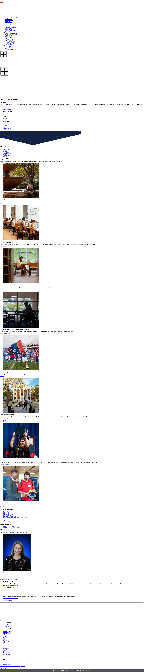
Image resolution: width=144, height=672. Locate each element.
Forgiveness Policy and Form (8, 514)
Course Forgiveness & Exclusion (6, 333)
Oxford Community (6, 65)
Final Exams (5, 151)
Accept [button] (89, 670)
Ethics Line (42, 668)
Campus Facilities (8, 31)
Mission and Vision (8, 44)
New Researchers (8, 36)
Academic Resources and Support (11, 15)
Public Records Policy (7, 591)
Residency (4, 154)
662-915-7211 (5, 624)
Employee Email (6, 92)
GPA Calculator (5, 511)
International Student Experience (11, 30)
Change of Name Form (7, 515)
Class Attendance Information (8, 519)
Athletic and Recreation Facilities (11, 49)
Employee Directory (6, 615)
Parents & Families (6, 63)
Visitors (4, 64)
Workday (4, 96)
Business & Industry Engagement (11, 33)
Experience (5, 94)
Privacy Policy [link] (81, 670)
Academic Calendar (6, 513)
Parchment (4, 420)
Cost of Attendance (8, 19)
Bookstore (4, 643)
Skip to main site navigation (5, 0)
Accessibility (37, 668)
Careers (4, 642)
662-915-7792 (5, 118)
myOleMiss (5, 93)
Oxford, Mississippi (8, 25)
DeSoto (4, 77)
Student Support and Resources (10, 27)
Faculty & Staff (5, 87)
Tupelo (4, 78)
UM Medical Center (6, 664)
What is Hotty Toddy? (9, 48)
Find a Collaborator (8, 35)
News (4, 88)
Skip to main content (14, 0)
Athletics (4, 45)
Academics (5, 8)
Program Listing (8, 9)
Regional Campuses (8, 29)
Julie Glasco (3, 572)
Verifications (5, 156)
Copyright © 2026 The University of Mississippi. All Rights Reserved (12, 666)
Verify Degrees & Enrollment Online (9, 516)
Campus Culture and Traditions (10, 41)
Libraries (4, 90)
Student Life (5, 23)
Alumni (4, 62)
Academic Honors (6, 520)
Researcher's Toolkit (8, 37)
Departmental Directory (7, 128)
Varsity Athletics (8, 46)
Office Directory (6, 614)
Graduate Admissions (9, 20)
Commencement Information (8, 518)
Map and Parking (6, 626)
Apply (4, 605)
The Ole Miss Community (9, 39)
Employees (5, 61)
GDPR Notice (26, 668)
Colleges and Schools (9, 10)
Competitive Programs (9, 11)
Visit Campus (7, 21)
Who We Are (5, 38)
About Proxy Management (7, 290)
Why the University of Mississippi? (11, 17)
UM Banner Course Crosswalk (8, 526)
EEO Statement (32, 668)
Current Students (6, 60)
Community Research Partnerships (11, 34)
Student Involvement (8, 26)
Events (4, 89)
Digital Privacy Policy (4, 668)
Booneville (5, 79)
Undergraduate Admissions (10, 18)
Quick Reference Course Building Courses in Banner (12, 527)
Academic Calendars (6, 149)
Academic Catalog (6, 512)
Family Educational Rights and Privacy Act (10, 598)
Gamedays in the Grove (9, 47)
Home (4, 127)
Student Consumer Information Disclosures (10, 585)
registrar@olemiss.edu (7, 109)
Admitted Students (6, 59)
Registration (5, 150)
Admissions (5, 16)
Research (4, 32)
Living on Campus (8, 24)
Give (13, 3)
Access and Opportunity (9, 40)
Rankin (4, 663)
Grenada (4, 80)
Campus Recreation (8, 28)
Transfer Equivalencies (7, 155)
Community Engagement (9, 43)
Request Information (8, 22)
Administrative (5, 125)
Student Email (5, 91)
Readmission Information (7, 521)
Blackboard (5, 95)
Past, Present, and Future (9, 42)
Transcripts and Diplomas (7, 153)
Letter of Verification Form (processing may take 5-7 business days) (15, 517)
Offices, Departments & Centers (8, 86)
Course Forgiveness (6, 152)
